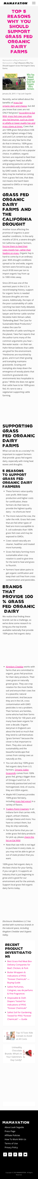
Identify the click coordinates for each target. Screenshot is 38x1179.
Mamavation (7, 60)
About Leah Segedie (14, 1127)
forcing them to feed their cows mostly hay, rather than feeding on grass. (17, 250)
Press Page (10, 1131)
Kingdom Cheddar (15, 666)
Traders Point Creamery (17, 809)
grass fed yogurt (23, 801)
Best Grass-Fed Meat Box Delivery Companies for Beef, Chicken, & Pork (19, 965)
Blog (16, 60)
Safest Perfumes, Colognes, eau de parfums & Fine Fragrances (20, 990)
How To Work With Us (15, 1139)
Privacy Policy (11, 1147)
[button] (33, 3)
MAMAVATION (21, 1172)
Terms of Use (11, 1143)
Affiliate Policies (12, 1135)
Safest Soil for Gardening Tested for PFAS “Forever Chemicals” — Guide (19, 1016)
